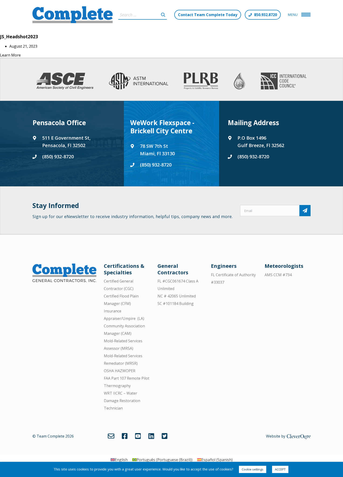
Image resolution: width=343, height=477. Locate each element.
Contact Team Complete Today (207, 14)
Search (163, 15)
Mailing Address (253, 122)
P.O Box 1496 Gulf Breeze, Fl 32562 (261, 141)
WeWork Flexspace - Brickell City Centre (162, 126)
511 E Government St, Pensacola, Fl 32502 (66, 141)
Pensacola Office (59, 122)
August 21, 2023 (23, 46)
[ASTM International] (138, 81)
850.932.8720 (265, 14)
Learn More (10, 55)
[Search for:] (142, 15)
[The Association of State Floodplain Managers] (239, 81)
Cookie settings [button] (252, 469)
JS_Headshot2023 (19, 36)
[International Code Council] (283, 81)
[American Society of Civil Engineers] (64, 81)
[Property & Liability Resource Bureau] (201, 81)
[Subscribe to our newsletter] (305, 210)
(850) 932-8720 (58, 156)
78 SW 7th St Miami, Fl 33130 (157, 150)
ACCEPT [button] (280, 469)
